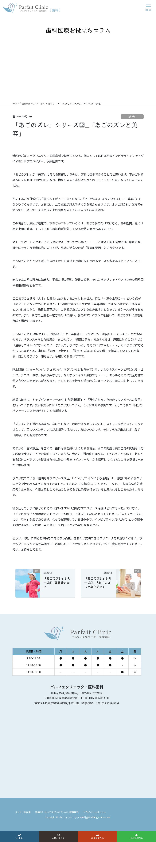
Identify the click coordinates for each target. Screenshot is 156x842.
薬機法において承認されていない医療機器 (57, 812)
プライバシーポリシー (94, 812)
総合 (132, 117)
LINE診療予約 (136, 838)
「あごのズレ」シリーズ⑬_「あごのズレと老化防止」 (98, 582)
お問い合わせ (58, 838)
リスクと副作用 (23, 812)
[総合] (27, 583)
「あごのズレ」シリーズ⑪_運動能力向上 (57, 582)
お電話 (19, 838)
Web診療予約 (97, 838)
